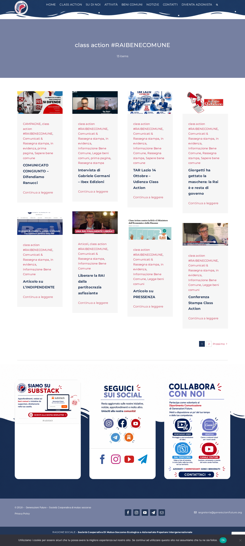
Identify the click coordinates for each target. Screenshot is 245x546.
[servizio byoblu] (205, 224)
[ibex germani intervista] (95, 92)
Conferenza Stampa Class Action (200, 303)
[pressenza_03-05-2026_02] (150, 218)
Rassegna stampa (91, 163)
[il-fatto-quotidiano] (205, 92)
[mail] (161, 512)
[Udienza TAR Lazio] (150, 92)
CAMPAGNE (32, 124)
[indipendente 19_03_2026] (40, 214)
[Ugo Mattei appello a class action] (95, 213)
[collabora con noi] (197, 381)
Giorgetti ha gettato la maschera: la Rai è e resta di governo (203, 182)
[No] (240, 540)
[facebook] (102, 459)
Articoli (83, 244)
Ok (223, 540)
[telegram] (142, 459)
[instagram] (116, 459)
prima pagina (101, 158)
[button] (217, 5)
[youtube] (129, 459)
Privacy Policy (22, 513)
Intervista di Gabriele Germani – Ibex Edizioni (94, 176)
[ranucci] (40, 92)
